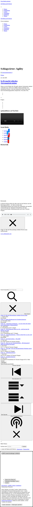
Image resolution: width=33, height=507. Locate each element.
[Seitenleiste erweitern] (1, 97)
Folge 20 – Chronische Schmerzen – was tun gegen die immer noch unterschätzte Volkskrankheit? (16, 324)
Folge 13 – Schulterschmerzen (8, 356)
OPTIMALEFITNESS (6, 4)
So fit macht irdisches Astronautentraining (9, 82)
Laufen (5, 12)
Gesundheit (6, 13)
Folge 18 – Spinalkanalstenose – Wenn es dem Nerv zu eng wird (16, 334)
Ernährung (6, 14)
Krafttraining (7, 10)
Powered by (11, 485)
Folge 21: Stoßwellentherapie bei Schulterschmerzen (13, 319)
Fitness (5, 9)
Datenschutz (26, 449)
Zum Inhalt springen (5, 1)
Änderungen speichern (17, 504)
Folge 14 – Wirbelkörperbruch (8, 352)
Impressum (19, 449)
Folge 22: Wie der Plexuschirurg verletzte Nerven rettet (14, 315)
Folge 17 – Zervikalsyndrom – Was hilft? (10, 338)
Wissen (5, 16)
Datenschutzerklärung (6, 500)
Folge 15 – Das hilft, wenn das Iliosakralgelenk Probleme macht (16, 348)
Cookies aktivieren (6, 504)
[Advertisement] (16, 49)
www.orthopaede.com (6, 233)
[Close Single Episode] (13, 223)
